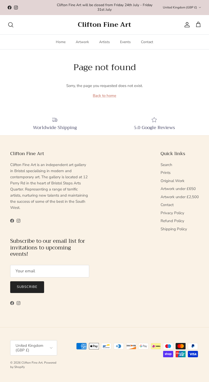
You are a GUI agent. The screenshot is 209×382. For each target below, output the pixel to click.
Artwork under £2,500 (180, 196)
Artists (104, 42)
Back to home (104, 95)
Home (61, 42)
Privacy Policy (172, 212)
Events (125, 42)
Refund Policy (172, 220)
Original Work (173, 180)
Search (166, 164)
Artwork (82, 42)
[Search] (11, 25)
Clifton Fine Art (32, 363)
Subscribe (27, 287)
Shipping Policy (174, 229)
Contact (147, 42)
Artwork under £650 (178, 188)
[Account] (186, 25)
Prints (166, 172)
